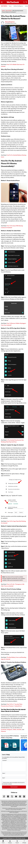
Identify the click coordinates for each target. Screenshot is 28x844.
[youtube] (16, 797)
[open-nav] (1, 2)
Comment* (4, 760)
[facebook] (4, 797)
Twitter (14, 729)
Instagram (9, 729)
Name (3, 773)
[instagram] (8, 797)
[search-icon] (26, 2)
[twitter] (12, 797)
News (10, 6)
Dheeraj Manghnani (10, 22)
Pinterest (3, 731)
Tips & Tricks (9, 10)
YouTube (19, 729)
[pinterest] (20, 797)
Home (3, 10)
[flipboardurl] (24, 797)
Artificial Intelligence (18, 6)
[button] (24, 2)
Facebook (3, 729)
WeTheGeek (13, 2)
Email (3, 777)
